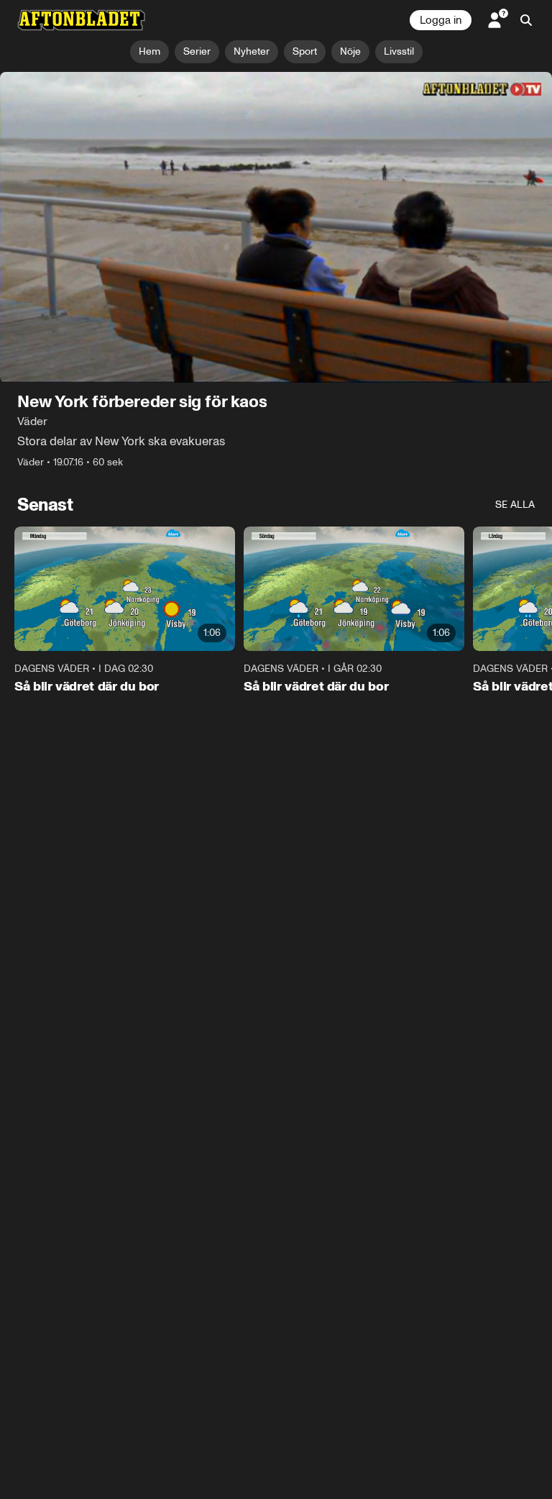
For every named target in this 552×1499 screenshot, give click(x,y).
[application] (276, 227)
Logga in (440, 20)
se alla (515, 504)
